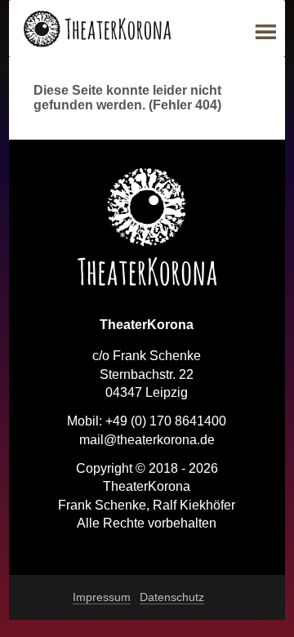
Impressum (102, 597)
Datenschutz (172, 597)
